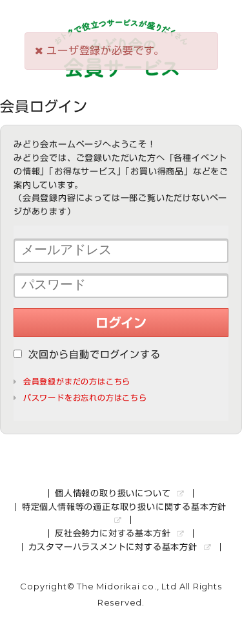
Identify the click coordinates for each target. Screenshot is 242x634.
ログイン (121, 322)
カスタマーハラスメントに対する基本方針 (114, 547)
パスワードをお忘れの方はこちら (85, 397)
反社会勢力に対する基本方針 (114, 533)
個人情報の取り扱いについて (114, 493)
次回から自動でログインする (94, 354)
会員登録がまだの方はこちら (76, 381)
